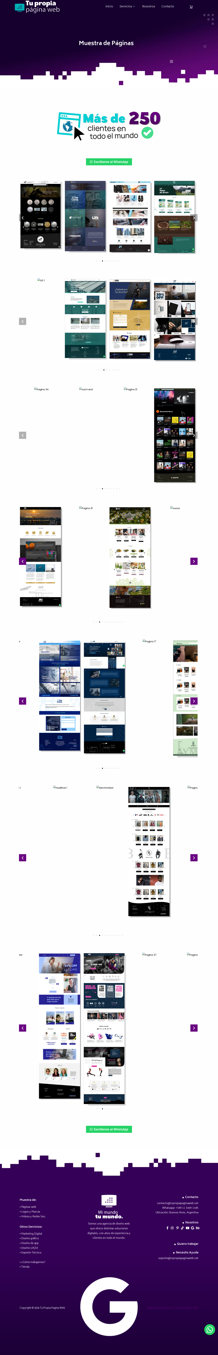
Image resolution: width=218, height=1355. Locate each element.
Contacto (168, 6)
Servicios (126, 6)
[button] (22, 217)
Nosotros (148, 6)
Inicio (109, 6)
